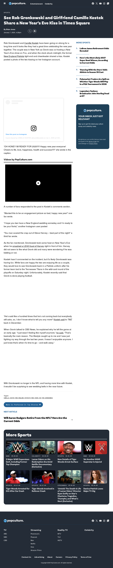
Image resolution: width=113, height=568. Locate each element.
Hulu (32, 547)
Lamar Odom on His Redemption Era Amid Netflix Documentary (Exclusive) (42, 463)
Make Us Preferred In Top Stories (22, 405)
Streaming (62, 485)
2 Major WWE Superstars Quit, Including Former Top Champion (17, 461)
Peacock (34, 537)
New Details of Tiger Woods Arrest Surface (68, 460)
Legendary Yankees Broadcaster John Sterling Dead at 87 (94, 93)
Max (32, 540)
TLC (59, 537)
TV (5, 530)
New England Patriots (14, 56)
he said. (60, 332)
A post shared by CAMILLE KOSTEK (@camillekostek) (24, 138)
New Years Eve (36, 398)
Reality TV (63, 530)
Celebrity (48, 4)
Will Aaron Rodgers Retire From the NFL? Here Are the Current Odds (35, 419)
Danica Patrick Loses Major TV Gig (93, 489)
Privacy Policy (93, 143)
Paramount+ (35, 534)
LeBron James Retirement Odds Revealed (94, 49)
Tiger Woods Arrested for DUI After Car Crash (17, 489)
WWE (8, 456)
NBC (5, 537)
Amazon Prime (36, 550)
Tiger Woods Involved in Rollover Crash (43, 489)
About (49, 557)
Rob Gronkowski (47, 398)
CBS (5, 540)
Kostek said (59, 319)
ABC (5, 534)
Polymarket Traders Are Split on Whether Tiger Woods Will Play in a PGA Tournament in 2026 (94, 81)
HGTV (60, 540)
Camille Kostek (31, 42)
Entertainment (36, 4)
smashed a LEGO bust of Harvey (28, 245)
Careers (59, 557)
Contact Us (26, 557)
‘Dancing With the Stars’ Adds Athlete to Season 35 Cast (93, 70)
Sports (7, 12)
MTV (59, 534)
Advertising (39, 557)
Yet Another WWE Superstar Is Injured (92, 460)
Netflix (33, 544)
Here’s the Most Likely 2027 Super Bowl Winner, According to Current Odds (94, 60)
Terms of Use (92, 141)
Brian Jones (10, 29)
